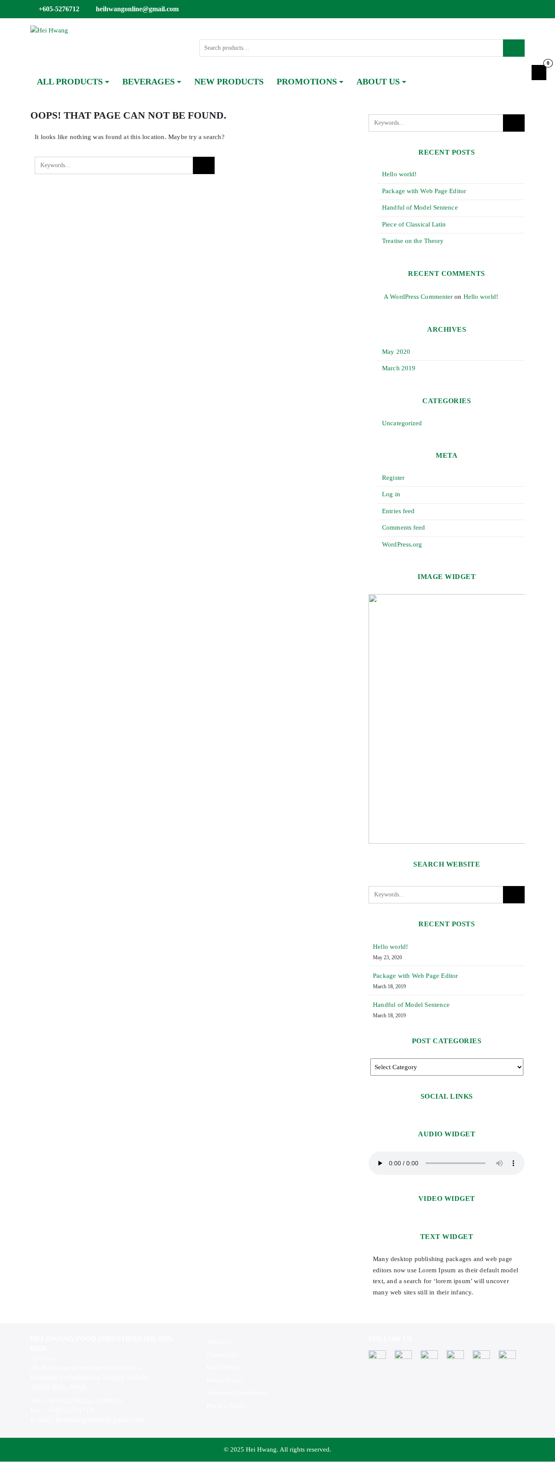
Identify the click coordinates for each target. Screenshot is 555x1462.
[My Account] (521, 9)
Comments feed (403, 527)
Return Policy (225, 1380)
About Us (219, 1341)
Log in (391, 494)
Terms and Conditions (236, 1392)
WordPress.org (402, 544)
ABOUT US (378, 81)
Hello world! (399, 174)
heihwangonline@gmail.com (137, 9)
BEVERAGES (148, 81)
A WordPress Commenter (418, 296)
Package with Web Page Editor (424, 191)
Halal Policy (223, 1367)
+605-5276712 (59, 9)
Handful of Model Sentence (420, 207)
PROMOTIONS (307, 81)
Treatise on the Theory (413, 240)
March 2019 (398, 368)
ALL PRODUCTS (70, 81)
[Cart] (509, 9)
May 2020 (396, 351)
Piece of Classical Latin (414, 224)
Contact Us (221, 1354)
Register (393, 477)
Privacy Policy (226, 1405)
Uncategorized (402, 423)
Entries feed (398, 511)
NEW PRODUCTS (229, 81)
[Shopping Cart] (539, 72)
